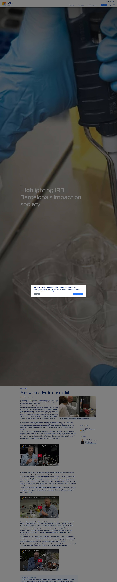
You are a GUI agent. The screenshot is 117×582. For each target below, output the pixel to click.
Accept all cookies (78, 294)
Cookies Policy (50, 291)
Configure (37, 294)
